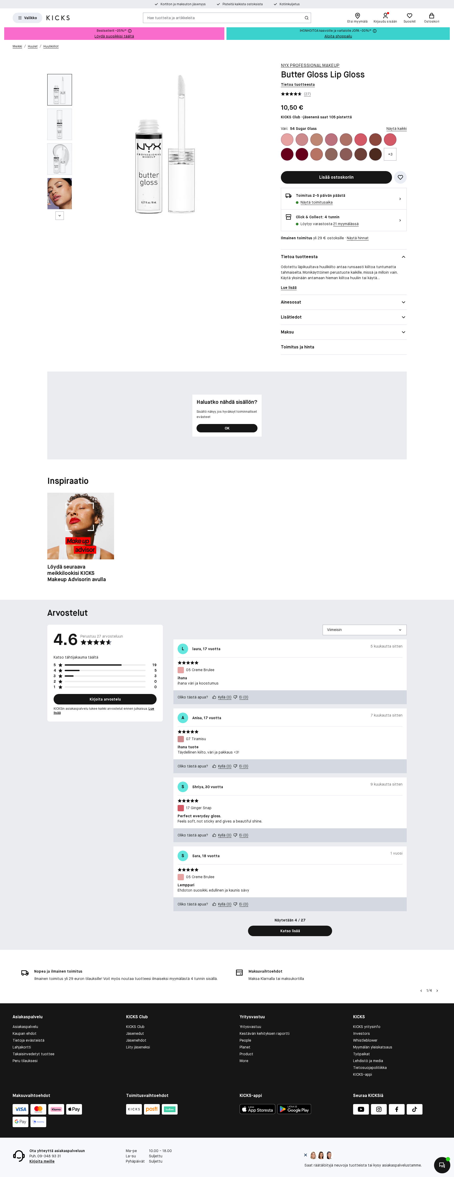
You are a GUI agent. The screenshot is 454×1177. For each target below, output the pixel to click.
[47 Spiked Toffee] (346, 154)
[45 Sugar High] (316, 154)
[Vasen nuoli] (421, 991)
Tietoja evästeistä (28, 1040)
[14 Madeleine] (316, 139)
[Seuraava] (59, 215)
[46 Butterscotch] (331, 154)
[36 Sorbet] (390, 139)
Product (246, 1054)
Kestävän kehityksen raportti (265, 1033)
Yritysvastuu (250, 1026)
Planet (245, 1047)
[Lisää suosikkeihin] (400, 177)
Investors (361, 1033)
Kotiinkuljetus (290, 4)
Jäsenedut (135, 1033)
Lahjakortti (22, 1047)
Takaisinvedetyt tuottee (33, 1054)
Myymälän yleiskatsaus (372, 1047)
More (244, 1060)
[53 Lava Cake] (375, 154)
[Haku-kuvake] (306, 18)
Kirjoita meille (42, 1161)
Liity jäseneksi (138, 1047)
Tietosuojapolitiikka (370, 1067)
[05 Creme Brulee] (287, 139)
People (245, 1040)
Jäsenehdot (136, 1040)
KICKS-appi (362, 1074)
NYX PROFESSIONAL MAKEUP (310, 65)
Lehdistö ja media (368, 1060)
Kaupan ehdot (25, 1033)
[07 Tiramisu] (302, 139)
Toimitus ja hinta (297, 347)
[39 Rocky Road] (287, 154)
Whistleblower (365, 1040)
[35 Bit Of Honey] (375, 139)
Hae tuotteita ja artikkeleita (171, 17)
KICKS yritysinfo (366, 1026)
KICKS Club (135, 1026)
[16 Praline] (346, 139)
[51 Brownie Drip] (360, 154)
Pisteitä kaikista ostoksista (243, 4)
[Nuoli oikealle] (437, 991)
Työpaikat (361, 1054)
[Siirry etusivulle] (58, 18)
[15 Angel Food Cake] (331, 139)
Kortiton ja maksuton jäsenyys (183, 4)
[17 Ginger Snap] (360, 139)
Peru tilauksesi (25, 1060)
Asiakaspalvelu (25, 1026)
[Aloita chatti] (442, 1165)
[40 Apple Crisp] (302, 154)
